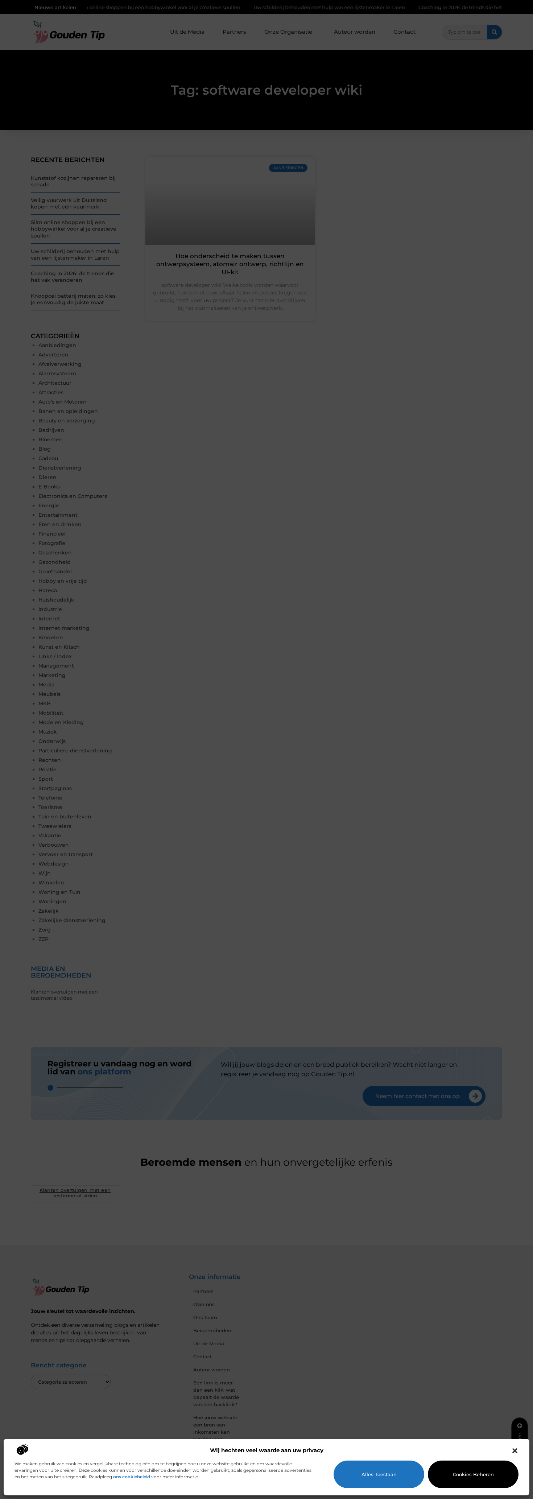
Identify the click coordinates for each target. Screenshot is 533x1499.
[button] (514, 1450)
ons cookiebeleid (131, 1476)
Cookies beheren (473, 1474)
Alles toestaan (379, 1474)
